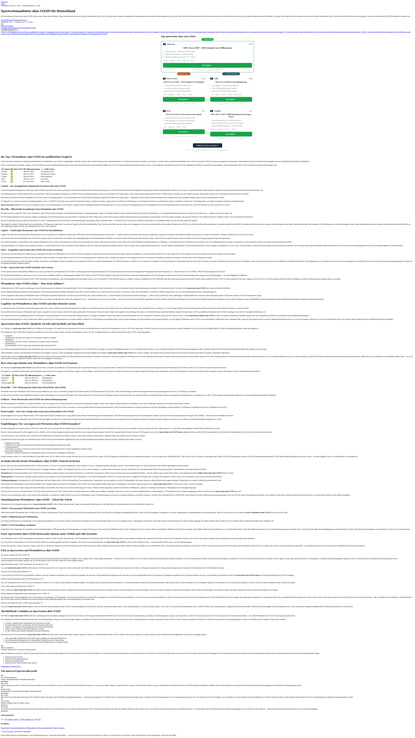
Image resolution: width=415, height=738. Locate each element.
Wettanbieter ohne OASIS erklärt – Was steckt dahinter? (65, 32)
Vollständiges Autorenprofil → (11, 666)
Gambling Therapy (11, 719)
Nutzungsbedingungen (17, 728)
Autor (3, 4)
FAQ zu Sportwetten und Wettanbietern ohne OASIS (49, 34)
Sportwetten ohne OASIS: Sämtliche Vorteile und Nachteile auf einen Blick (159, 32)
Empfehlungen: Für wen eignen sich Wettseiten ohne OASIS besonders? (259, 32)
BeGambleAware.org (222, 150)
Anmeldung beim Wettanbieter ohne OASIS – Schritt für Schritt (357, 32)
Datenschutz (5, 728)
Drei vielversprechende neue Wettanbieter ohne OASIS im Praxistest (210, 32)
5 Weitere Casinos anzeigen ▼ (207, 145)
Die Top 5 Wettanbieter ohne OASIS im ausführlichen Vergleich (23, 32)
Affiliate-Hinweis (31, 728)
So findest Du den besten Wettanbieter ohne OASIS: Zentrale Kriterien (309, 32)
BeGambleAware (27, 719)
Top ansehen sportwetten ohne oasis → (14, 20)
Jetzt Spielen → (207, 65)
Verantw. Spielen (58, 728)
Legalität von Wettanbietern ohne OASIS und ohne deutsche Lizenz (109, 32)
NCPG (37, 719)
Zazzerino (4, 2)
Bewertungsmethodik (45, 728)
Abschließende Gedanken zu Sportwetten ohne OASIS (87, 34)
